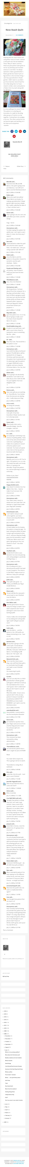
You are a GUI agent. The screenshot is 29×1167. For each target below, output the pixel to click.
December (7, 1035)
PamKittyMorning (12, 326)
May (6, 1106)
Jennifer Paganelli (12, 781)
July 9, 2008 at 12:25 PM (13, 387)
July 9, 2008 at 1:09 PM (13, 431)
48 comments (19, 35)
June (6, 1104)
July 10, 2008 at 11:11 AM (14, 795)
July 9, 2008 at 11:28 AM (13, 284)
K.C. (8, 434)
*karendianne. (11, 746)
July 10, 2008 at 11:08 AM (14, 788)
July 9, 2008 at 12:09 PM (13, 370)
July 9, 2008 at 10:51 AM (13, 252)
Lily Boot (9, 551)
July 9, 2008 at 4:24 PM (13, 548)
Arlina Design (20, 1162)
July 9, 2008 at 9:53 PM (13, 708)
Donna (9, 390)
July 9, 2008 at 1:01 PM (13, 419)
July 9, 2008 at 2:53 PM (13, 522)
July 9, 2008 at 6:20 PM (13, 600)
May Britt (9, 313)
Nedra (8, 255)
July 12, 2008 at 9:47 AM (13, 883)
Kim (8, 772)
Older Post (20, 166)
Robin (8, 195)
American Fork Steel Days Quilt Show (14, 1069)
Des (8, 241)
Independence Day (9, 1094)
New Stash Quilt (9, 1086)
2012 (5, 1022)
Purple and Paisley (12, 268)
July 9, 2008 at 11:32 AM (13, 323)
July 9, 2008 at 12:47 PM (13, 408)
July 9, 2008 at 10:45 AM (13, 225)
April (6, 1109)
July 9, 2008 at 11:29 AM (13, 310)
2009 (5, 1031)
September (8, 1044)
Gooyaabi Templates (18, 1163)
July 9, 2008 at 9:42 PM (13, 674)
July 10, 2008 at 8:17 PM (13, 832)
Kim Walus (10, 602)
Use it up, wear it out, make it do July (14, 1100)
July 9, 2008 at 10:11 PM (13, 717)
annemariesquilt (12, 886)
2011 (5, 1025)
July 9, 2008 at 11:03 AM (13, 277)
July (6, 1050)
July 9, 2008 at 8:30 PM (13, 656)
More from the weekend (10, 1088)
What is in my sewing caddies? (12, 1052)
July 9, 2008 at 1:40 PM (13, 454)
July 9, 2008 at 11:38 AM (13, 337)
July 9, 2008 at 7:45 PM (13, 625)
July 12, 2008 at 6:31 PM (13, 927)
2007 (5, 1122)
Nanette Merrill (17, 142)
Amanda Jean (11, 512)
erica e (9, 403)
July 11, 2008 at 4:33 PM (13, 867)
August (7, 1047)
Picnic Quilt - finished (10, 1074)
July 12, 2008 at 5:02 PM (13, 904)
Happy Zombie (11, 485)
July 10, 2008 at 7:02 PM (13, 821)
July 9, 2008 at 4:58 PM (13, 577)
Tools (6, 1083)
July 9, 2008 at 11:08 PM (13, 744)
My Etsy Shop (6, 976)
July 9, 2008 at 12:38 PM (13, 401)
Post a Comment (8, 930)
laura (8, 720)
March (6, 1112)
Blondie (9, 182)
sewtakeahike (11, 710)
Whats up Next (8, 1071)
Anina (8, 791)
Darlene (9, 641)
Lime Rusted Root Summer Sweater (13, 1066)
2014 (5, 1016)
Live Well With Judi (12, 798)
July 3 (6, 1097)
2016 (5, 1011)
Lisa (8, 897)
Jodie (8, 580)
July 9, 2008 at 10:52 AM (13, 266)
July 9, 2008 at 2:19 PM (13, 496)
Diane (8, 591)
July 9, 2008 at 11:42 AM (13, 346)
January (7, 1118)
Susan (8, 422)
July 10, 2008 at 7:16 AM (13, 779)
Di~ (8, 339)
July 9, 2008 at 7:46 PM (13, 639)
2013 (5, 1019)
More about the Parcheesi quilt (12, 1054)
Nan (8, 870)
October (7, 1041)
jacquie (9, 824)
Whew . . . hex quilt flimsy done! (12, 1077)
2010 (5, 1028)
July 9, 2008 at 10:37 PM (13, 732)
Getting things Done (10, 1091)
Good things (8, 1063)
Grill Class (7, 1080)
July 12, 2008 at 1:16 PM (13, 894)
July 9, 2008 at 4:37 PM (13, 561)
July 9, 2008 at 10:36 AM (13, 192)
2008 (5, 1033)
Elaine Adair (10, 861)
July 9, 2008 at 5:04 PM (13, 588)
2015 (5, 1014)
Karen (8, 212)
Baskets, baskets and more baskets (13, 1057)
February (7, 1115)
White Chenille (8, 1060)
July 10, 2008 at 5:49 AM (13, 769)
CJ (7, 676)
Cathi (8, 628)
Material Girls (11, 659)
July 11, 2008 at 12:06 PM (14, 858)
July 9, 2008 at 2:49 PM (13, 509)
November (7, 1038)
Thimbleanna (11, 280)
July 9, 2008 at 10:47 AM (13, 239)
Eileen (8, 372)
